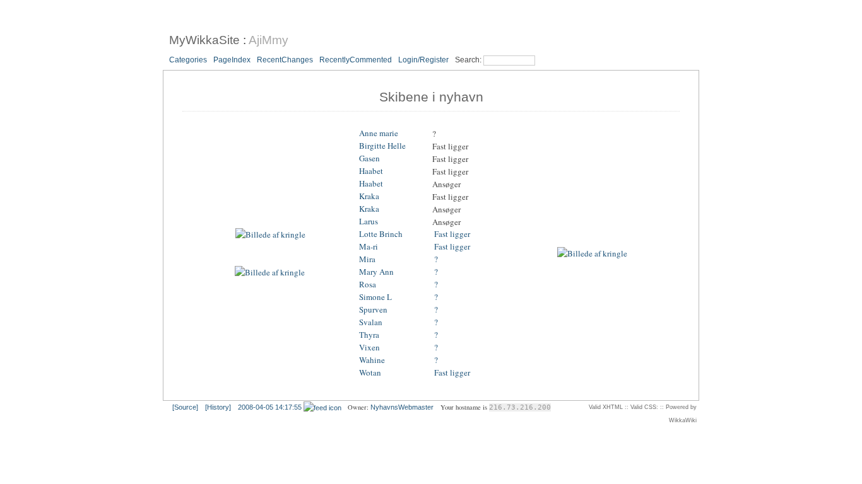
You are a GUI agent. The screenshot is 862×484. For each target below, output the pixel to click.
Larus (368, 222)
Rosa (367, 285)
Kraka (369, 196)
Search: (469, 59)
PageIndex (232, 59)
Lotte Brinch (381, 234)
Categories (188, 59)
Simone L (375, 297)
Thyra (369, 335)
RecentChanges (285, 59)
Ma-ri (368, 247)
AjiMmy (268, 40)
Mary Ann (376, 272)
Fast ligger (452, 234)
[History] (218, 407)
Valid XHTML (606, 407)
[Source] (185, 407)
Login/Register (423, 59)
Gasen (369, 158)
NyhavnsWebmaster (402, 407)
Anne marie (378, 133)
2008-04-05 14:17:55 (270, 407)
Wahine (372, 360)
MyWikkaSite (204, 40)
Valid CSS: (644, 407)
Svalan (370, 322)
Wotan (370, 373)
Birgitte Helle (382, 146)
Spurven (373, 310)
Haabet (371, 171)
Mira (367, 259)
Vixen (369, 348)
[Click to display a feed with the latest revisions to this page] (322, 407)
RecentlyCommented (355, 59)
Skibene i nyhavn (431, 97)
